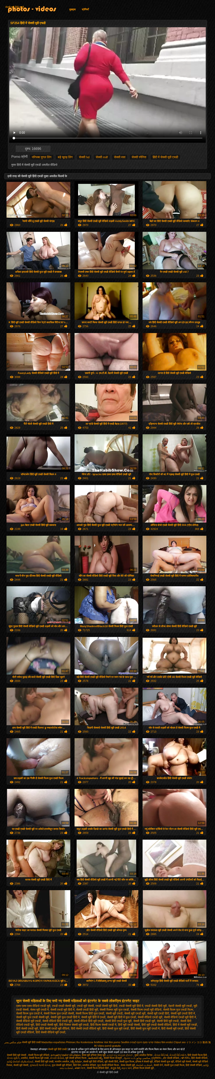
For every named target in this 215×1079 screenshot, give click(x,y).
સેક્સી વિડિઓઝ (177, 1055)
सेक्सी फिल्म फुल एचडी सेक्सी (59, 1013)
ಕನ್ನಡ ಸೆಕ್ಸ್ (115, 1068)
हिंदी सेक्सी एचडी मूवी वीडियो (54, 1028)
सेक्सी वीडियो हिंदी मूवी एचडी (88, 1021)
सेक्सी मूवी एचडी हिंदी (158, 1013)
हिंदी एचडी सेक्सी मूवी (47, 1024)
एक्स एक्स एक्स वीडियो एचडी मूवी (33, 1006)
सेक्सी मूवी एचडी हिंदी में (183, 1013)
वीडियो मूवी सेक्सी (183, 1061)
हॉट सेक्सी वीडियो (171, 1058)
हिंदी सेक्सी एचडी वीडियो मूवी (86, 1028)
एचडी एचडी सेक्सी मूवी (63, 1006)
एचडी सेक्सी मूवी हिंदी (106, 1006)
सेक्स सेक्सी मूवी (128, 1065)
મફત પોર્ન (127, 1068)
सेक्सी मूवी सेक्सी (20, 1065)
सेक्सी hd (84, 157)
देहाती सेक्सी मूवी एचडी (180, 1006)
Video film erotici (163, 1042)
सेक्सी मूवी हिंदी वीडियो (93, 1061)
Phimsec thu (73, 1042)
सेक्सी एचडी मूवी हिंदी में (62, 1009)
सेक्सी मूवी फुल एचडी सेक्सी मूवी (32, 1017)
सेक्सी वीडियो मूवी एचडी (28, 1021)
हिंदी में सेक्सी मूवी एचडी (165, 157)
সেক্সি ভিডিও (185, 1058)
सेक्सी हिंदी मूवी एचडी (168, 1021)
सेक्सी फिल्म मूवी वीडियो (38, 1055)
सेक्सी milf (102, 157)
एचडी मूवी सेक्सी (85, 1006)
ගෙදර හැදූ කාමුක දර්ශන (120, 1055)
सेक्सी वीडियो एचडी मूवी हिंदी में (180, 1017)
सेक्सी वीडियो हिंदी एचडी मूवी (57, 1021)
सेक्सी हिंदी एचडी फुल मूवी (118, 1021)
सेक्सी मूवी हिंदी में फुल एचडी (121, 1017)
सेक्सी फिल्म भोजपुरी (113, 1058)
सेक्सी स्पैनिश (139, 157)
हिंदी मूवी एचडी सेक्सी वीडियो (156, 1024)
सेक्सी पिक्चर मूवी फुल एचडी (114, 1009)
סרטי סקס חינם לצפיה (141, 1042)
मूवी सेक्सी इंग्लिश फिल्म (76, 1058)
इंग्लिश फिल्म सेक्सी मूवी (144, 1068)
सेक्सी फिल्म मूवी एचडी (39, 1058)
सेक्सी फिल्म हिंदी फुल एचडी (90, 1013)
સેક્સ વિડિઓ (161, 1055)
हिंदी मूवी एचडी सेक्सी (129, 1024)
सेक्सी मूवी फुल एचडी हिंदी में (65, 1017)
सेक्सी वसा (119, 157)
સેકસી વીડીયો (57, 1058)
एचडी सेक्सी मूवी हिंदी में (131, 1006)
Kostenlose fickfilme (92, 1042)
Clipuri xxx (180, 1042)
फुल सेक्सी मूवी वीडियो (62, 1065)
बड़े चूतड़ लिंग (65, 157)
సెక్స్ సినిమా (76, 1061)
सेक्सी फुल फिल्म (126, 1061)
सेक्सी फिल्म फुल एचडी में (29, 1013)
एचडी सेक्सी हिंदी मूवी (156, 1006)
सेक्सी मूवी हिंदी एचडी (14, 7)
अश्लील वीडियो (89, 1065)
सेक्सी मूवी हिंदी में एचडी (93, 1017)
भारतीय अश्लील (62, 1061)
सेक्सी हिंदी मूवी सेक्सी (17, 1055)
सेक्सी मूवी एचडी (114, 1013)
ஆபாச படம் (129, 1058)
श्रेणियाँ (85, 9)
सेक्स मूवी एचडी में (39, 1009)
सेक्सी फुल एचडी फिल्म (174, 1065)
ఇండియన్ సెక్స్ (95, 1058)
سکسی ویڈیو (143, 1058)
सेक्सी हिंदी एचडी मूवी (144, 1021)
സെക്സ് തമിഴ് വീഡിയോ (65, 1055)
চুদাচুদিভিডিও (156, 1058)
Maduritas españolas (53, 1042)
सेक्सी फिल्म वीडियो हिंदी (98, 1068)
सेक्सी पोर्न (158, 1065)
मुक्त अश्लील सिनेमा (144, 1055)
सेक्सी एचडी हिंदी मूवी (87, 1009)
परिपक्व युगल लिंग (41, 157)
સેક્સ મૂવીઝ (13, 1058)
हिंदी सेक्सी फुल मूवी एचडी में (145, 1028)
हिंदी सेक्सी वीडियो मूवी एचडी (50, 1032)
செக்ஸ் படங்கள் (144, 1065)
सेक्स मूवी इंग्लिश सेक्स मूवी (94, 1055)
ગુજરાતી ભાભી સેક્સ (40, 1065)
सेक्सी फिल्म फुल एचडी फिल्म (178, 1009)
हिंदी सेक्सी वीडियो (199, 1058)
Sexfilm (125, 1042)
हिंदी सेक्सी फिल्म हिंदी (197, 1055)
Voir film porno (112, 1042)
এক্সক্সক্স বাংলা (80, 1068)
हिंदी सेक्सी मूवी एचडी (172, 1028)
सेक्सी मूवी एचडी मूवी (135, 1013)
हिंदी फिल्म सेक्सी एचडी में (103, 1024)
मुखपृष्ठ (72, 9)
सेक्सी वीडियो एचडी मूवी (150, 1017)
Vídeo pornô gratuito (109, 1045)
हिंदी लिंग (77, 1065)
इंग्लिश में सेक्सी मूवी (144, 1061)
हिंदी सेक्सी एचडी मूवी (27, 1028)
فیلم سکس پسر (12, 1042)
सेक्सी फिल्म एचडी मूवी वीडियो (146, 1009)
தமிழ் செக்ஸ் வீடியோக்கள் (20, 1061)
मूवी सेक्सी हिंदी (111, 1061)
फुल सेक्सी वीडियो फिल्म (108, 1065)
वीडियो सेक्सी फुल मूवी (164, 1061)
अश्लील (24, 1058)
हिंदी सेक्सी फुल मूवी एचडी (115, 1028)
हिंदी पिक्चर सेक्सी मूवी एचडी (74, 1024)
